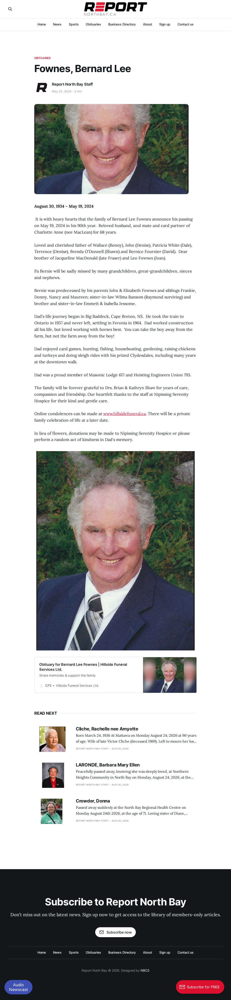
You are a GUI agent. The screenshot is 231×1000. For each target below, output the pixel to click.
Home (41, 24)
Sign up (164, 24)
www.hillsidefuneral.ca (124, 413)
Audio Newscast (18, 987)
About (147, 24)
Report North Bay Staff (72, 84)
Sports (74, 24)
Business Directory (122, 24)
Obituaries (93, 24)
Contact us (186, 24)
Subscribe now (119, 932)
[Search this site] (10, 9)
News (57, 24)
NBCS (145, 970)
